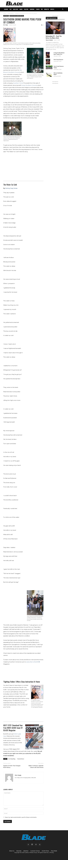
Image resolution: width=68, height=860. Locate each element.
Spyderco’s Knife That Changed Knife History (11, 766)
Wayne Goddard (49, 40)
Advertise (25, 851)
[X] (39, 844)
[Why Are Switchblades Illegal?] (49, 74)
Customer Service (35, 851)
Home (4, 13)
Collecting (26, 9)
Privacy (52, 852)
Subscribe (18, 851)
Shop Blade (54, 851)
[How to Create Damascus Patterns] (49, 67)
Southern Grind (18, 83)
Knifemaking (11, 13)
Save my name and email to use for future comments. (21, 817)
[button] (63, 9)
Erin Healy (5, 25)
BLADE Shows (15, 9)
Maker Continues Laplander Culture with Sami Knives (36, 766)
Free (42, 9)
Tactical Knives (20, 758)
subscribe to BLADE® (33, 662)
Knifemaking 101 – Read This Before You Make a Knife (54, 37)
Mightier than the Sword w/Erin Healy (16, 15)
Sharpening (32, 9)
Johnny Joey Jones (11, 188)
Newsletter (46, 9)
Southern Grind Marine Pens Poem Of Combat (22, 20)
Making (21, 9)
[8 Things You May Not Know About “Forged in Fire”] (49, 55)
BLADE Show (45, 851)
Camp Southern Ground (29, 85)
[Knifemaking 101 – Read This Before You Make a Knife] (55, 28)
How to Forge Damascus (58, 59)
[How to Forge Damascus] (49, 62)
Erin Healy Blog (11, 758)
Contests (52, 9)
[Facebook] (28, 844)
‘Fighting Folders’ (9, 681)
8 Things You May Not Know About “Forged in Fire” (59, 53)
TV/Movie (38, 9)
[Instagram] (32, 844)
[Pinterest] (36, 844)
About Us (11, 851)
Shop (11, 9)
